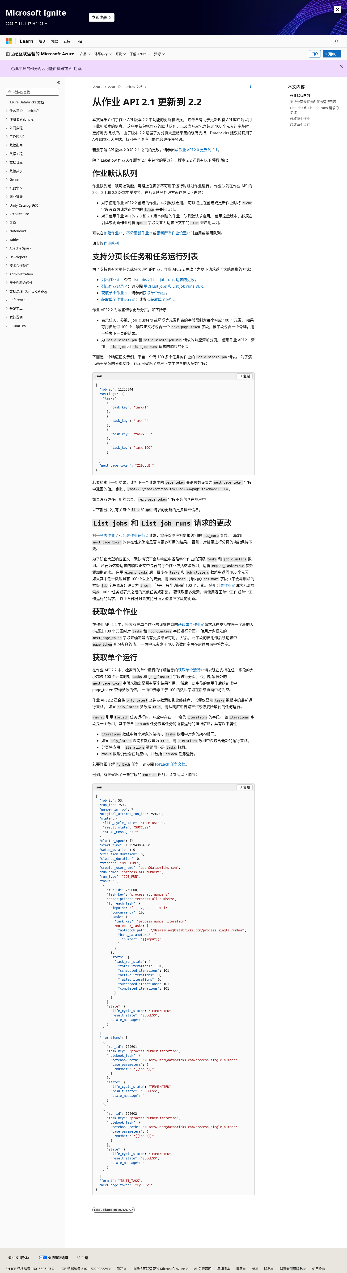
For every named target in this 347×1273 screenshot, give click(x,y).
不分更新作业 (137, 233)
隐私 (120, 1268)
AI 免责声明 (203, 1268)
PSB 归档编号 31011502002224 (84, 1268)
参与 (255, 1268)
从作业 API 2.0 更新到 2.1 (196, 149)
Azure (97, 86)
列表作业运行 (134, 535)
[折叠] (59, 82)
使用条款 (318, 1268)
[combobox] (32, 92)
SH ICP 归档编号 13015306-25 (28, 1268)
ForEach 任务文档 (170, 764)
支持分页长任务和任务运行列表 (313, 101)
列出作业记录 (112, 286)
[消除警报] (337, 9)
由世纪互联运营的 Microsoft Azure (159, 1268)
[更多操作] (250, 87)
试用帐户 (332, 54)
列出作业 (108, 279)
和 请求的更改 (163, 279)
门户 (315, 54)
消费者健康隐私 (291, 1268)
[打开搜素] (336, 41)
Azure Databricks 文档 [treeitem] (26, 102)
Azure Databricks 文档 (125, 86)
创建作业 (111, 233)
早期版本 (223, 1268)
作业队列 (111, 243)
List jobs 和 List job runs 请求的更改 (314, 110)
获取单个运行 (161, 299)
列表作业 (107, 535)
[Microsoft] (9, 41)
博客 (239, 1268)
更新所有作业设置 (172, 233)
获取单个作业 (112, 292)
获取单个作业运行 (116, 299)
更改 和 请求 (173, 286)
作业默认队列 (300, 95)
